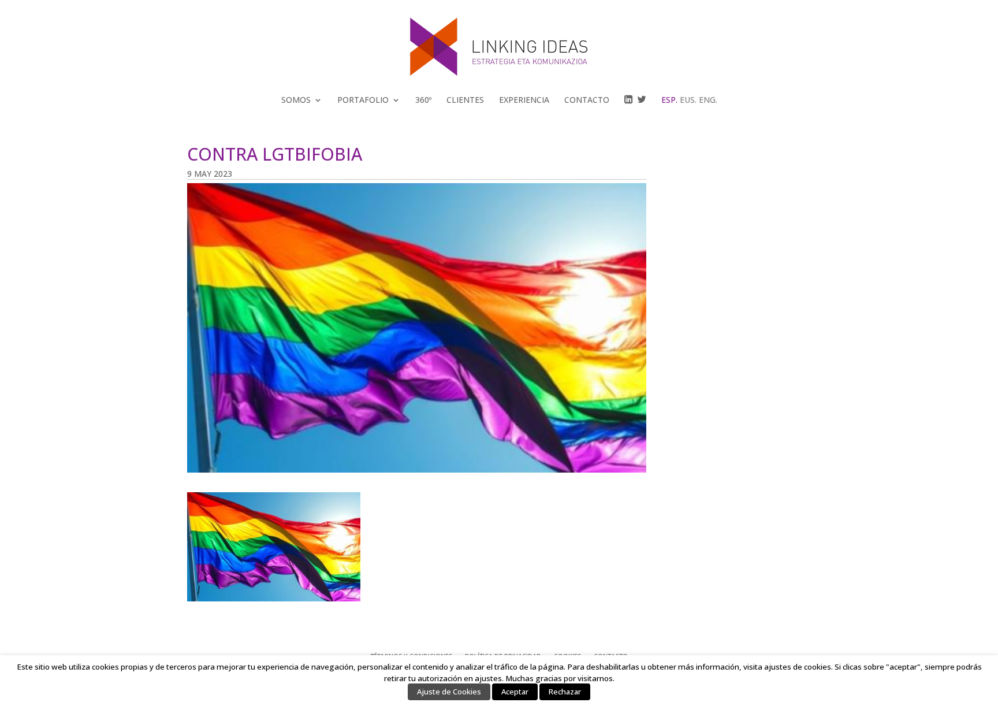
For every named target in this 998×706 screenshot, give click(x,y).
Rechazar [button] (565, 691)
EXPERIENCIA (524, 100)
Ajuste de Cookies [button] (449, 691)
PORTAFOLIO (363, 100)
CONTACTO (586, 100)
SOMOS (296, 100)
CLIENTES (465, 100)
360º (423, 100)
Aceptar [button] (514, 691)
